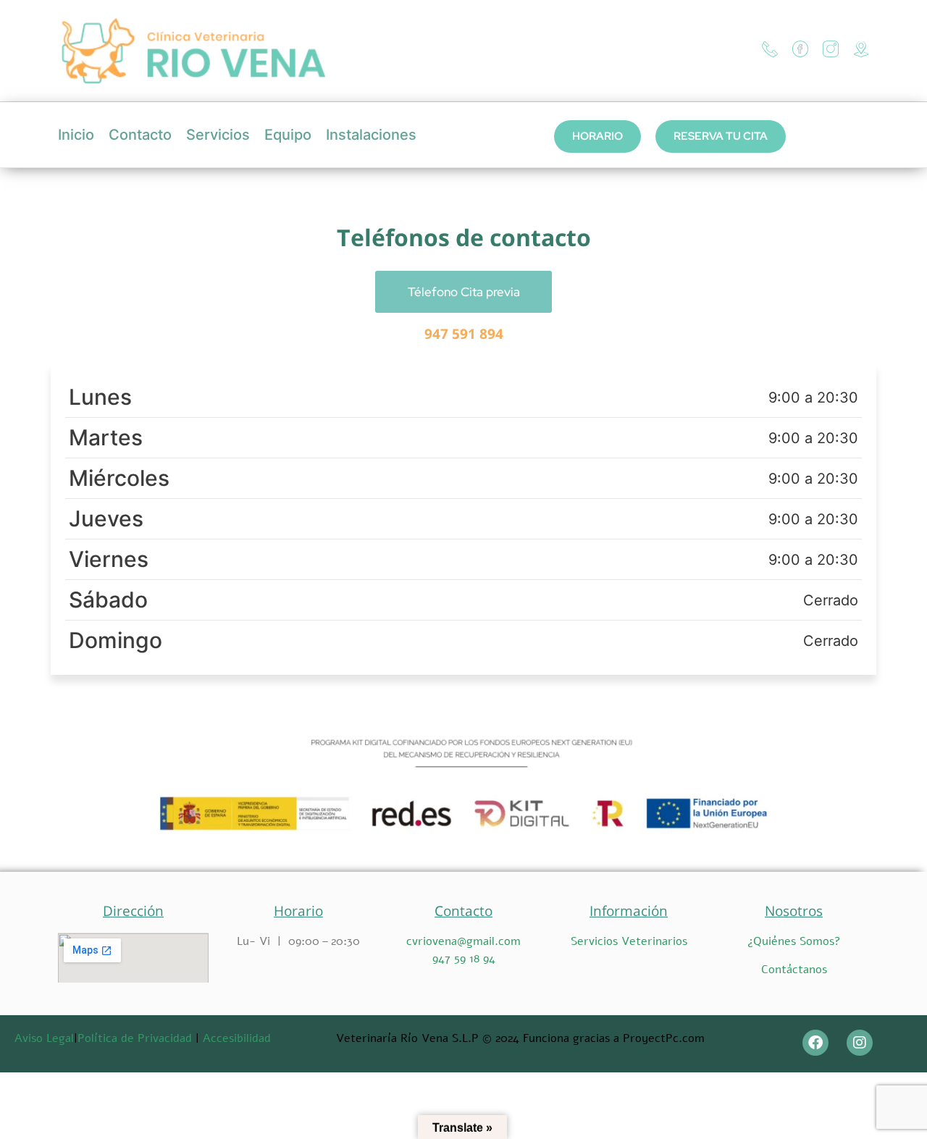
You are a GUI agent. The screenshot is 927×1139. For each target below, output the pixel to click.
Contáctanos (794, 970)
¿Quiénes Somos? (794, 941)
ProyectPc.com (664, 1038)
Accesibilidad (237, 1038)
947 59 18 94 (463, 959)
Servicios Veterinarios (629, 941)
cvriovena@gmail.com (463, 941)
